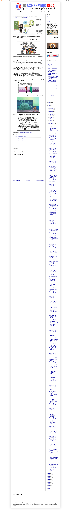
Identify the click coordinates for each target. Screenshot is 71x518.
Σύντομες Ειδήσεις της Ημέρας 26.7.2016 (52, 71)
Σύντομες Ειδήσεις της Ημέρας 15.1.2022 (53, 313)
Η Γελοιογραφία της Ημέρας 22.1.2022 (52, 233)
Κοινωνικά (26, 11)
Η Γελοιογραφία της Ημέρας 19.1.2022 (52, 265)
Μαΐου (50, 118)
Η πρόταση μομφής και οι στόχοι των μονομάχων (53, 146)
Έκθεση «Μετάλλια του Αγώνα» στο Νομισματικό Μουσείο (53, 310)
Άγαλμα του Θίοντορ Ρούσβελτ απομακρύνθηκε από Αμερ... (53, 217)
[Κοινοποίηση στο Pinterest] (17, 148)
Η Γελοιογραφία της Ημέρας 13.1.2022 (52, 331)
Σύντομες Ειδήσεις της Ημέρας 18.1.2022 (53, 282)
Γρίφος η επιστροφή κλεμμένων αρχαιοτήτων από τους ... (53, 130)
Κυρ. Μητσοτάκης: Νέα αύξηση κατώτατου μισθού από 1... (53, 328)
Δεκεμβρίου (51, 108)
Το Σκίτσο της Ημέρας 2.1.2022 (53, 450)
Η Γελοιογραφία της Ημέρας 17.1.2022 (52, 287)
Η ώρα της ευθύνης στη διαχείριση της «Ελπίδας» (53, 182)
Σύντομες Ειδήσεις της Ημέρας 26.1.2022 (53, 191)
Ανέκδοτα (48, 11)
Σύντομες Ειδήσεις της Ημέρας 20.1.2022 (53, 259)
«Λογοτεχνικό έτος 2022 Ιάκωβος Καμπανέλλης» (53, 378)
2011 (49, 488)
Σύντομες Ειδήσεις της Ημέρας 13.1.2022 (53, 337)
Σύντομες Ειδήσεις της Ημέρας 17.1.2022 (53, 292)
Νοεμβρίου (51, 109)
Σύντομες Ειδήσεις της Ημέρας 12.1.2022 (53, 346)
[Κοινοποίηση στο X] (15, 148)
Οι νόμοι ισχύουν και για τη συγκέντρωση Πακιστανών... (53, 439)
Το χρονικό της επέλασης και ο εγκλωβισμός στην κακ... (53, 197)
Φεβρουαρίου (51, 123)
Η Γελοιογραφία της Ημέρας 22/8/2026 (21, 138)
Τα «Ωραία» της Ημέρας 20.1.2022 (53, 257)
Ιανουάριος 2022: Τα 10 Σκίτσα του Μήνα (53, 127)
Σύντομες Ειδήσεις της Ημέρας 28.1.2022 (53, 167)
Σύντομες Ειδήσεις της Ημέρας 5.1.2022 (53, 423)
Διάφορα (52, 11)
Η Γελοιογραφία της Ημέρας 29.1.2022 (52, 151)
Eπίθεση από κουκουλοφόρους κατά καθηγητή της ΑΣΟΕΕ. (53, 357)
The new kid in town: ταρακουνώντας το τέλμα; (52, 372)
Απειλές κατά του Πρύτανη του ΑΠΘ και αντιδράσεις (53, 383)
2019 (49, 476)
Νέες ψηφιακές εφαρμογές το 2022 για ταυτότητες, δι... (53, 452)
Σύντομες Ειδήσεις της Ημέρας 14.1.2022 (53, 325)
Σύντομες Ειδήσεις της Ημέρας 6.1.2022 (53, 418)
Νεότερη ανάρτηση (16, 180)
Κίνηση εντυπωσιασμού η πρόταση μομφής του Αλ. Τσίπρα (53, 176)
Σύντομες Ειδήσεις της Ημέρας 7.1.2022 (53, 404)
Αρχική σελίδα (27, 180)
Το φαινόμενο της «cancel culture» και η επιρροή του (53, 230)
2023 (49, 105)
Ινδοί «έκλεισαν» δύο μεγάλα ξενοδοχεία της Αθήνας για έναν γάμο (53, 77)
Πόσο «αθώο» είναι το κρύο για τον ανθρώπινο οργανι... (53, 154)
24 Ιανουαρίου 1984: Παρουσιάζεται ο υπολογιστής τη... (52, 213)
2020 (49, 474)
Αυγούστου (51, 114)
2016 (49, 480)
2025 (49, 102)
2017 (49, 479)
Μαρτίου (50, 121)
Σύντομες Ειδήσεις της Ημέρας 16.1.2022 (53, 302)
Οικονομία (17, 11)
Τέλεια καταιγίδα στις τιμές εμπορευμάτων (53, 434)
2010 (49, 489)
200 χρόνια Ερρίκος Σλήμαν (52, 407)
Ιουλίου (50, 115)
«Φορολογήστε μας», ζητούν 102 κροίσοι (53, 252)
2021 (49, 473)
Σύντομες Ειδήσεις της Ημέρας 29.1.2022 (53, 157)
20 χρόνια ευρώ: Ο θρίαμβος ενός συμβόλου (52, 470)
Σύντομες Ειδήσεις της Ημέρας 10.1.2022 (53, 369)
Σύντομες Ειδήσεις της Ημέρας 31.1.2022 (53, 133)
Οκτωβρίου (51, 111)
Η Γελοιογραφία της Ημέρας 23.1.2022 (52, 221)
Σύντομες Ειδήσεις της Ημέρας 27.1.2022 (53, 179)
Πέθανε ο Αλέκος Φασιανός (52, 295)
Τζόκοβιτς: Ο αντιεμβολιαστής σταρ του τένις (53, 394)
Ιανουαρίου (51, 124)
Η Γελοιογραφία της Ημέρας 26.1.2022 (52, 185)
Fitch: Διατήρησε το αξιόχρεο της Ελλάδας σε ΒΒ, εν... (53, 316)
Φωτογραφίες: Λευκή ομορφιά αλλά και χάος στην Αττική (53, 205)
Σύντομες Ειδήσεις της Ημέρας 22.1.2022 (53, 236)
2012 (49, 486)
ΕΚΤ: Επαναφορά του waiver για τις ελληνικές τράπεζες (53, 68)
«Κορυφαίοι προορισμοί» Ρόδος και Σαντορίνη (53, 164)
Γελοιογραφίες (43, 11)
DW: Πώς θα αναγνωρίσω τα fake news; (53, 365)
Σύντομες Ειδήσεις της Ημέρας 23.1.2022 (53, 223)
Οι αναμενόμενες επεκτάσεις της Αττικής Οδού (53, 193)
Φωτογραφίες (37, 11)
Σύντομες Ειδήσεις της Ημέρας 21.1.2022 (53, 247)
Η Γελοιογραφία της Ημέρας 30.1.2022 (52, 141)
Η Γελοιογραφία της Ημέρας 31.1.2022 (52, 136)
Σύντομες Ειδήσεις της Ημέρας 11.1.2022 (53, 362)
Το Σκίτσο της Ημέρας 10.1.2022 (53, 367)
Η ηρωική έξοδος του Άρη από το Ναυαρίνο (52, 74)
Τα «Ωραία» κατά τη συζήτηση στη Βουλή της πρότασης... (53, 138)
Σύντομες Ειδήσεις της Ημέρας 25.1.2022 (53, 202)
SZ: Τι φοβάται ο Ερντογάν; (52, 429)
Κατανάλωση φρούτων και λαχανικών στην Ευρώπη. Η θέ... (53, 412)
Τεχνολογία (31, 11)
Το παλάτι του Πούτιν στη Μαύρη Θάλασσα (53, 149)
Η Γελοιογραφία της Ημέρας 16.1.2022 (52, 297)
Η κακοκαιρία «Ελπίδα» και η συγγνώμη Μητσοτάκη (53, 188)
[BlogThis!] (14, 148)
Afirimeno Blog (17, 17)
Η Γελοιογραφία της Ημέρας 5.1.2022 (25, 132)
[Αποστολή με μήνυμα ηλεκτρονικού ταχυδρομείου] (13, 148)
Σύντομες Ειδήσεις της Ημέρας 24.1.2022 (53, 211)
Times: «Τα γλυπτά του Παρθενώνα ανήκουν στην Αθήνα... (53, 348)
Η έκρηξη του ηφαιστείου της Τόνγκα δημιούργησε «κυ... (53, 262)
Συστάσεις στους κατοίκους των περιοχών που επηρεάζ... (52, 226)
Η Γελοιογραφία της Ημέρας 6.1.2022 (52, 409)
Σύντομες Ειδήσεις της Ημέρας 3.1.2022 (53, 445)
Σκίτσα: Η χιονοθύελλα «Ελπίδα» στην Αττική (53, 200)
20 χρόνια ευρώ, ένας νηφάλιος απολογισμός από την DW (53, 461)
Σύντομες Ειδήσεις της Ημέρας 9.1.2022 (53, 380)
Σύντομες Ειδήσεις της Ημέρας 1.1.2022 (53, 467)
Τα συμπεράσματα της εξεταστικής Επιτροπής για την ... (53, 322)
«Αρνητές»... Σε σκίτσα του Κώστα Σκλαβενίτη (53, 308)
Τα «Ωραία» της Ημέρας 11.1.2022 (53, 360)
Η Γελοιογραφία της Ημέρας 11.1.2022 (52, 354)
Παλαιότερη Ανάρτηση (40, 180)
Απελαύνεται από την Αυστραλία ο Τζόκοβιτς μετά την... (53, 304)
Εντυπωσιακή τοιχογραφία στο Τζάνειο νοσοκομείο (53, 351)
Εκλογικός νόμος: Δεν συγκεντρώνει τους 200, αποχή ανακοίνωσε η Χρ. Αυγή (52, 82)
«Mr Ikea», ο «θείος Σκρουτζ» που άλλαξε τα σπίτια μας (53, 169)
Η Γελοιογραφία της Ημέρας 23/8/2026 (21, 136)
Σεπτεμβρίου (51, 112)
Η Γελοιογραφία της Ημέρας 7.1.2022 (52, 397)
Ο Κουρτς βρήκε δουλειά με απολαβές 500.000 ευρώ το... (53, 458)
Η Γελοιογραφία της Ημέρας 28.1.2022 (52, 162)
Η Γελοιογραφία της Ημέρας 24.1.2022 (52, 208)
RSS (23, 494)
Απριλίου (51, 120)
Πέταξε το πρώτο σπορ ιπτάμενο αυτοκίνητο (53, 159)
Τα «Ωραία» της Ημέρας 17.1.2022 (53, 290)
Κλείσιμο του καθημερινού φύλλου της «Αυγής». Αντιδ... (53, 340)
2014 (49, 483)
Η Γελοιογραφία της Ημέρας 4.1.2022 (52, 427)
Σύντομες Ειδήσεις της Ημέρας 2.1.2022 (53, 455)
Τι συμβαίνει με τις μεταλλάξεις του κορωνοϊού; (52, 415)
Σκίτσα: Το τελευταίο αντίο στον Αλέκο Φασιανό (53, 277)
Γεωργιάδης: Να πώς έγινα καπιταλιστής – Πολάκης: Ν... (53, 273)
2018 (49, 477)
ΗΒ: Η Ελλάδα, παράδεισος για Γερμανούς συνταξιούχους (52, 334)
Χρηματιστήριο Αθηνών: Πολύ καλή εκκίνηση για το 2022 (53, 238)
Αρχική (13, 11)
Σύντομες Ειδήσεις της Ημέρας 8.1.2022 (53, 392)
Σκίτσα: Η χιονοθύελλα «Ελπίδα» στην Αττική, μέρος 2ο (53, 173)
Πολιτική (21, 11)
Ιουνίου (50, 117)
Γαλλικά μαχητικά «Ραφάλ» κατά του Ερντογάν (52, 242)
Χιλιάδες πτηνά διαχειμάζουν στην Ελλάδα (52, 388)
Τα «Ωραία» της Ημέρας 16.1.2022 (53, 299)
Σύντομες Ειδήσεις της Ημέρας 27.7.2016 (52, 95)
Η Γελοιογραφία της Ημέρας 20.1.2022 (52, 254)
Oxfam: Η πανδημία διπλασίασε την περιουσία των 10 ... (53, 279)
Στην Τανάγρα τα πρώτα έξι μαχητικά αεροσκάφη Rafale (53, 268)
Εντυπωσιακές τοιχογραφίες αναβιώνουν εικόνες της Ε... (53, 401)
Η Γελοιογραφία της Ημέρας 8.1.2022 (52, 386)
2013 (49, 485)
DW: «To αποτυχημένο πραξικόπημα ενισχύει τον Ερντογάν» (52, 92)
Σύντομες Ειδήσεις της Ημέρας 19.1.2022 (53, 271)
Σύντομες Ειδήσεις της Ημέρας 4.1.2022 (53, 432)
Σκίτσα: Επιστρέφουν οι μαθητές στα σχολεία (53, 375)
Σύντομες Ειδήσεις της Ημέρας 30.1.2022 (53, 144)
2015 (49, 482)
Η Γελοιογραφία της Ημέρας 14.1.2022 (52, 319)
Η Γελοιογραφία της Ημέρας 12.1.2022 (52, 343)
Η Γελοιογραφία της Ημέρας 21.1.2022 (52, 245)
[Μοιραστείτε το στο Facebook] (16, 148)
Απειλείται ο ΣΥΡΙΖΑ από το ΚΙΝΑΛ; (53, 250)
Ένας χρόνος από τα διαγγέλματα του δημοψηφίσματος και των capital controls (52, 64)
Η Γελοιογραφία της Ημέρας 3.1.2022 (52, 437)
